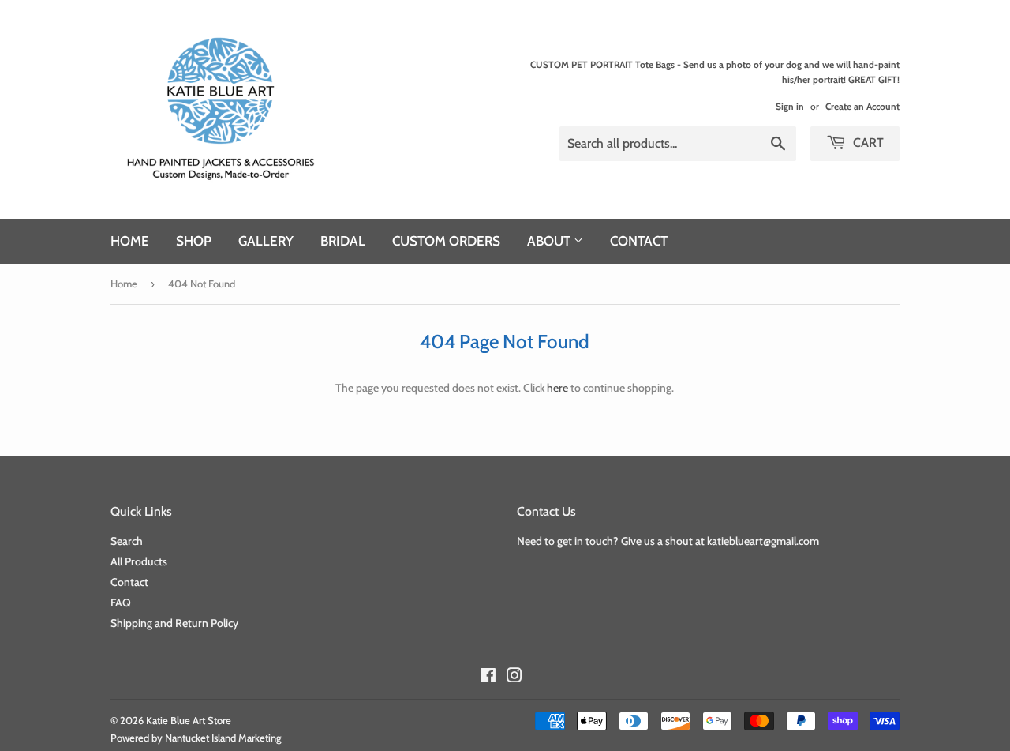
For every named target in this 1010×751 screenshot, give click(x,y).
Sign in (790, 106)
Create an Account (862, 106)
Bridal (342, 241)
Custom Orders (446, 241)
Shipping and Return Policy (174, 623)
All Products (138, 561)
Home (129, 241)
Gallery (266, 241)
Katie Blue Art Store (188, 720)
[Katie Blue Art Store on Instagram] (514, 677)
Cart (867, 142)
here (557, 388)
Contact (639, 241)
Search (126, 541)
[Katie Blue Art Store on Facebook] (488, 677)
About (550, 241)
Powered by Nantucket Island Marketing (196, 737)
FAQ (120, 602)
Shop (193, 241)
